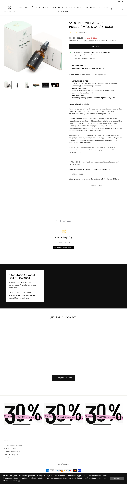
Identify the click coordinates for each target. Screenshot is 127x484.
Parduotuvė (26, 7)
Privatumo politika (10, 448)
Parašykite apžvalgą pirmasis (63, 247)
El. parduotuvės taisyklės (13, 445)
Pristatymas (88, 40)
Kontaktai (63, 11)
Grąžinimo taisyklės (11, 454)
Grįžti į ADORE (65, 378)
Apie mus (57, 7)
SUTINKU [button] (117, 478)
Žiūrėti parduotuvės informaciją (84, 58)
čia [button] (19, 481)
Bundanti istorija (97, 7)
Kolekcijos (43, 7)
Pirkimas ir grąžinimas (12, 451)
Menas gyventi (74, 7)
